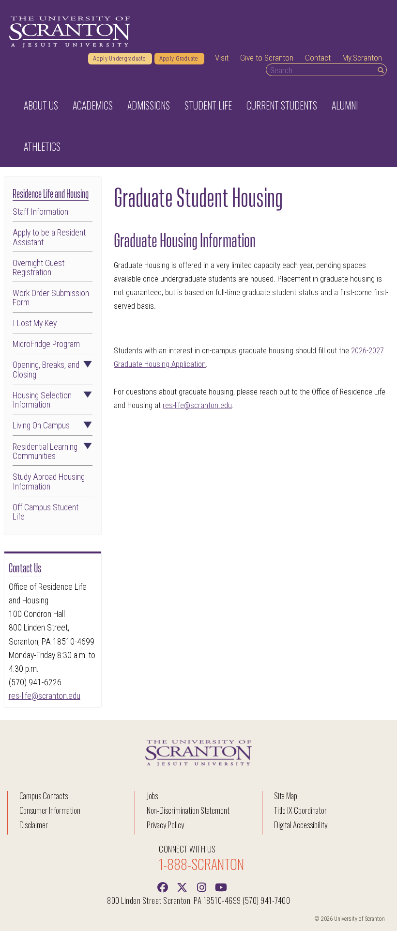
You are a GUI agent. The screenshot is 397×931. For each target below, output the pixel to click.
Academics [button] (93, 105)
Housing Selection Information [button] (42, 400)
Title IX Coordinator (300, 810)
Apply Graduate (179, 58)
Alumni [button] (345, 105)
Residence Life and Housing (51, 192)
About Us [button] (41, 105)
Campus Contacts (43, 795)
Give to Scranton (266, 58)
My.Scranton (362, 58)
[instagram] (201, 886)
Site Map (286, 795)
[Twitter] (182, 886)
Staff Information (40, 212)
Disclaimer (33, 825)
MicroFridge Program (46, 344)
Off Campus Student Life (45, 512)
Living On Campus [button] (41, 425)
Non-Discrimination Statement (188, 810)
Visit (222, 58)
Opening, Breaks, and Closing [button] (46, 370)
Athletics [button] (42, 146)
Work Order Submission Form (51, 298)
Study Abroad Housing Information (49, 482)
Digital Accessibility (300, 825)
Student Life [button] (208, 105)
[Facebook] (162, 886)
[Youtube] (220, 886)
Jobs (152, 795)
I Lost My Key (35, 323)
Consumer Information (49, 810)
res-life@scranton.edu (44, 696)
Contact (318, 58)
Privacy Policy (165, 825)
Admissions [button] (148, 105)
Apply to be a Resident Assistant (49, 237)
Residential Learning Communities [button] (45, 451)
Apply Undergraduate (120, 58)
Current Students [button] (281, 105)
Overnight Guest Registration (38, 268)
